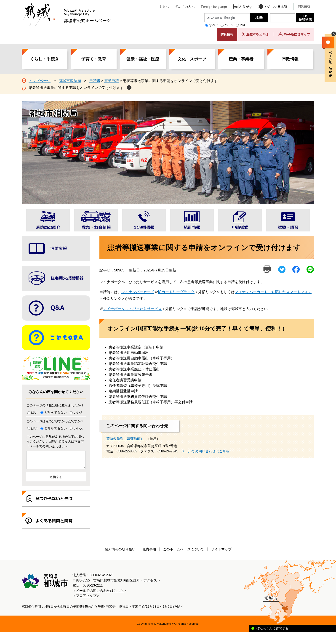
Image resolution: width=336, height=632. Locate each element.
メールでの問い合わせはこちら (205, 451)
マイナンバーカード (137, 292)
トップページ (40, 81)
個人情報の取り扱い (120, 549)
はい (34, 412)
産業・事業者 (241, 59)
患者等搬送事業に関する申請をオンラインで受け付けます (76, 88)
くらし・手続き (44, 59)
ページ (229, 25)
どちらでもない (55, 412)
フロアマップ (86, 595)
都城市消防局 (70, 81)
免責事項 (149, 549)
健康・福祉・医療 (142, 59)
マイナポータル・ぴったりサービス (132, 309)
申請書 (94, 81)
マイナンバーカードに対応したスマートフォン (273, 292)
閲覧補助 (304, 6)
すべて (214, 25)
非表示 (333, 34)
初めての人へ (185, 6)
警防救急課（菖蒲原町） (125, 439)
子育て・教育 (93, 59)
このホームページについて (183, 549)
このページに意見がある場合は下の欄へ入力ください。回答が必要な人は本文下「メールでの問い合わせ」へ (55, 441)
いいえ (78, 412)
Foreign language (214, 6)
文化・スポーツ (192, 59)
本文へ (163, 6)
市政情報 (290, 59)
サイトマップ (221, 549)
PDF (243, 25)
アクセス (150, 580)
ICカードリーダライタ (176, 292)
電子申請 (111, 81)
